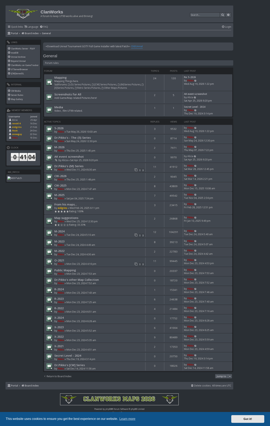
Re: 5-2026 (190, 77)
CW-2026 (60, 176)
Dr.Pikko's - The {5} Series (72, 137)
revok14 (16, 123)
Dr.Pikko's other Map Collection (76, 280)
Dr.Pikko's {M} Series (68, 166)
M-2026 (59, 147)
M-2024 (59, 231)
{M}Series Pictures (130, 84)
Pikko (190, 80)
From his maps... (65, 204)
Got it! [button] (248, 418)
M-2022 (59, 251)
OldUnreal (137, 46)
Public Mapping (65, 270)
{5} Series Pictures (80, 84)
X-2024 (59, 318)
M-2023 (59, 241)
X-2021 (59, 346)
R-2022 (59, 308)
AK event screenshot (195, 94)
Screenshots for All (67, 94)
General (50, 56)
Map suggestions (66, 218)
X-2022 (59, 336)
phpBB (108, 409)
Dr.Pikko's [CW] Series (69, 365)
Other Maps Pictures (115, 88)
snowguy (17, 134)
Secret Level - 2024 (194, 106)
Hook (15, 130)
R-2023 (59, 299)
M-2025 (59, 195)
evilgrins (62, 208)
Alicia (190, 97)
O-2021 (59, 260)
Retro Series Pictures (88, 88)
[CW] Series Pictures (105, 84)
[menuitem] (44, 27)
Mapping (60, 77)
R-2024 (59, 289)
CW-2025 (60, 185)
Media (58, 107)
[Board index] (24, 13)
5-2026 (58, 128)
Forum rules (52, 63)
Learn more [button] (127, 418)
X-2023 (59, 327)
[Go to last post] (195, 127)
